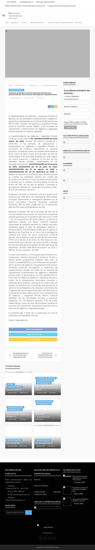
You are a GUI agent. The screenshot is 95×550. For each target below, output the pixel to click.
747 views (51, 446)
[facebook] (79, 10)
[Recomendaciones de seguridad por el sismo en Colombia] (67, 476)
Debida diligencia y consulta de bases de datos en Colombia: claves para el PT (47, 388)
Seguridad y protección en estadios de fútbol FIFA (80, 489)
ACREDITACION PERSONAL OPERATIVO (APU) (47, 493)
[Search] (91, 15)
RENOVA (37, 480)
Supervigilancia (16, 90)
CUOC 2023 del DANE (13, 443)
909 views (23, 446)
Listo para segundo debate (44, 443)
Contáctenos (78, 22)
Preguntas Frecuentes (66, 22)
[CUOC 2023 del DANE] (18, 436)
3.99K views (24, 393)
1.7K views (22, 419)
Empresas (51, 378)
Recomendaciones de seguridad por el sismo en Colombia (79, 478)
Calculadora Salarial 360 (14, 390)
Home (6, 22)
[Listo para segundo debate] (47, 436)
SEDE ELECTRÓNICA (41, 486)
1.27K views (40, 98)
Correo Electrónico (71, 99)
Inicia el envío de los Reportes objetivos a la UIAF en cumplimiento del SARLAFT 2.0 (17, 414)
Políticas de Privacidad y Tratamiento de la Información (25, 6)
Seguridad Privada (45, 380)
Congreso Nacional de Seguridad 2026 (61, 6)
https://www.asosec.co (15, 500)
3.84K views (39, 419)
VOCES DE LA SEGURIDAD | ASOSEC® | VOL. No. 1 (80, 500)
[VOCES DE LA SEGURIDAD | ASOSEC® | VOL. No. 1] (67, 502)
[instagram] (85, 10)
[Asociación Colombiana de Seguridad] (17, 15)
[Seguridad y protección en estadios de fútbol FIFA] (67, 490)
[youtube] (88, 10)
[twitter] (82, 10)
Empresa (67, 114)
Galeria (57, 22)
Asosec (11, 384)
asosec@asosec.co (21, 494)
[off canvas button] (3, 15)
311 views (53, 393)
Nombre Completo (70, 106)
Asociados (50, 22)
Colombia (40, 378)
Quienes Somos (14, 22)
